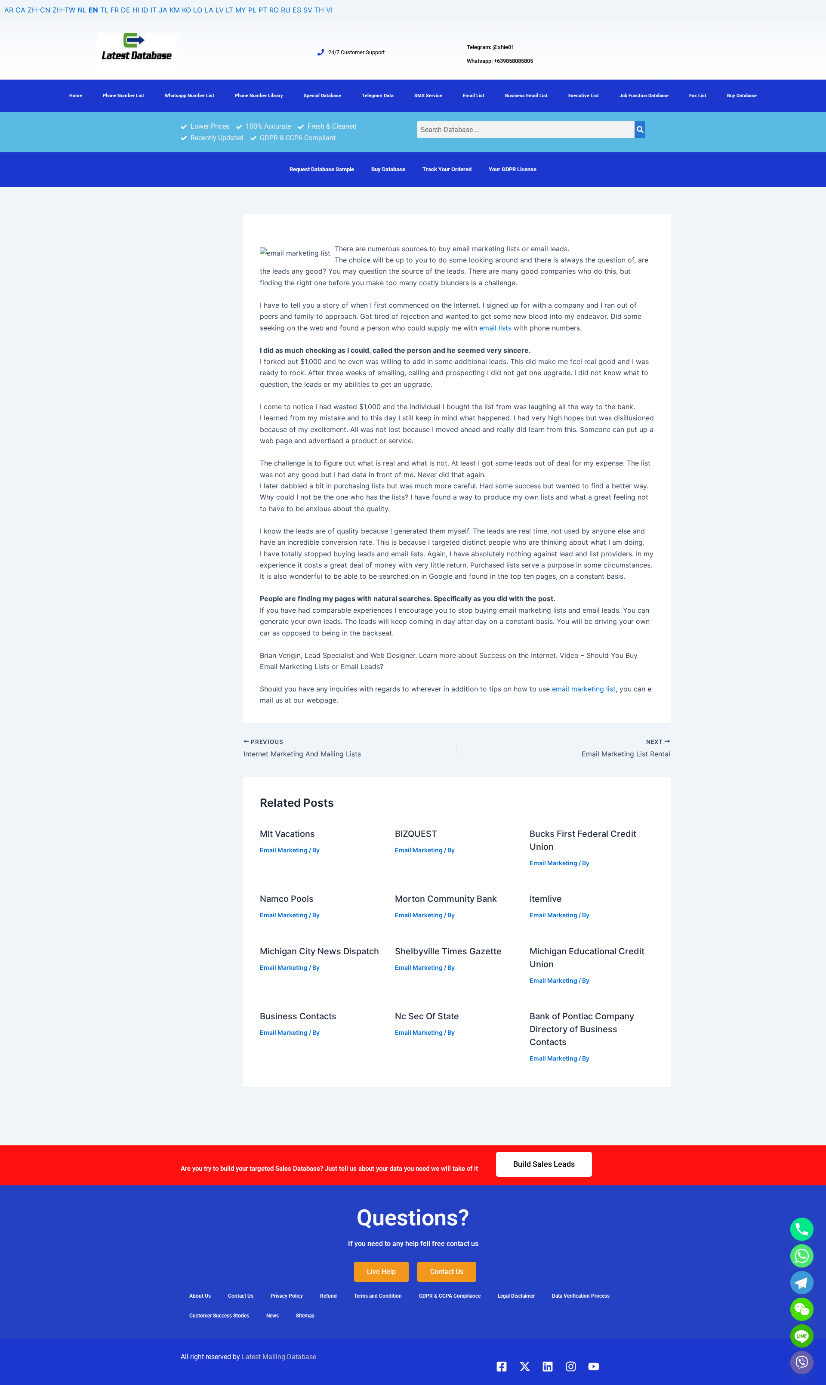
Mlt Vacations (287, 834)
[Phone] (802, 1229)
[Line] (802, 1336)
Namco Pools (287, 899)
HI (136, 10)
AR (8, 10)
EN (93, 10)
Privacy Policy (287, 1296)
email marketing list (584, 689)
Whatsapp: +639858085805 (500, 61)
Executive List (583, 96)
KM (175, 10)
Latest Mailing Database (279, 1357)
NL (81, 10)
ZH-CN (39, 10)
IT (154, 10)
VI (329, 10)
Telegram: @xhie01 (490, 47)
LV (220, 10)
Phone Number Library (259, 96)
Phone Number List (123, 96)
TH (319, 10)
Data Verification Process (581, 1296)
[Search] (640, 129)
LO (197, 10)
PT (263, 10)
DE (125, 10)
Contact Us (240, 1296)
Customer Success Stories (219, 1316)
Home (75, 96)
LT (229, 10)
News (272, 1316)
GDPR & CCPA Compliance (450, 1296)
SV (307, 10)
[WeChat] (802, 1309)
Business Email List (526, 96)
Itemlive (546, 899)
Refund (328, 1296)
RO (274, 10)
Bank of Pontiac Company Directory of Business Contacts (582, 1029)
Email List (473, 96)
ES (297, 10)
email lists (495, 328)
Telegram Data (378, 96)
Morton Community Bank (446, 899)
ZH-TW (63, 10)
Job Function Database (644, 96)
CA (20, 10)
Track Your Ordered (447, 169)
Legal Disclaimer (516, 1296)
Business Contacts (298, 1016)
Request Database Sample (322, 169)
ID (145, 10)
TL (104, 10)
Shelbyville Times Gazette (448, 951)
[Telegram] (802, 1282)
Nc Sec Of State (427, 1016)
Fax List (697, 96)
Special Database (322, 96)
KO (186, 10)
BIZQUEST (416, 834)
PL (252, 10)
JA (163, 10)
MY (240, 10)
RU (285, 10)
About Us (200, 1296)
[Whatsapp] (802, 1256)
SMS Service (428, 96)
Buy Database (742, 96)
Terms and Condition (378, 1296)
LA (208, 10)
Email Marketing (284, 850)
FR (115, 10)
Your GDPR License (512, 169)
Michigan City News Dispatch (319, 951)
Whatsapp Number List (189, 96)
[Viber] (802, 1362)
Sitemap (305, 1316)
